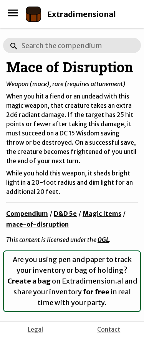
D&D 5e (65, 213)
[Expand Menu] (13, 13)
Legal (35, 329)
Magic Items (102, 213)
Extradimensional (81, 14)
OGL (103, 240)
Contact (108, 329)
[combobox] (72, 45)
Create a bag (29, 281)
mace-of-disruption (37, 224)
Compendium (27, 213)
